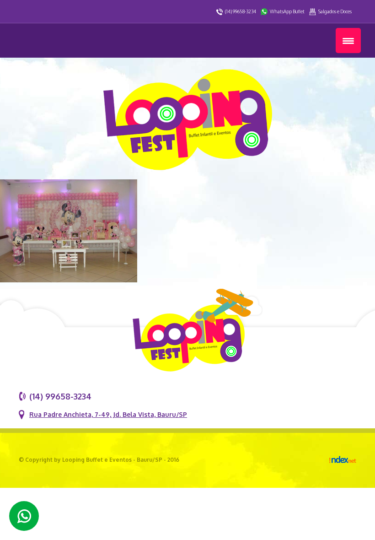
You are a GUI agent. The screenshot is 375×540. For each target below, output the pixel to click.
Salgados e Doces (335, 11)
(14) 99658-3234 (240, 11)
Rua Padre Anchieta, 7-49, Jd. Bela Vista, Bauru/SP (108, 414)
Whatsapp (24, 516)
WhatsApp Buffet (287, 11)
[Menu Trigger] (348, 40)
